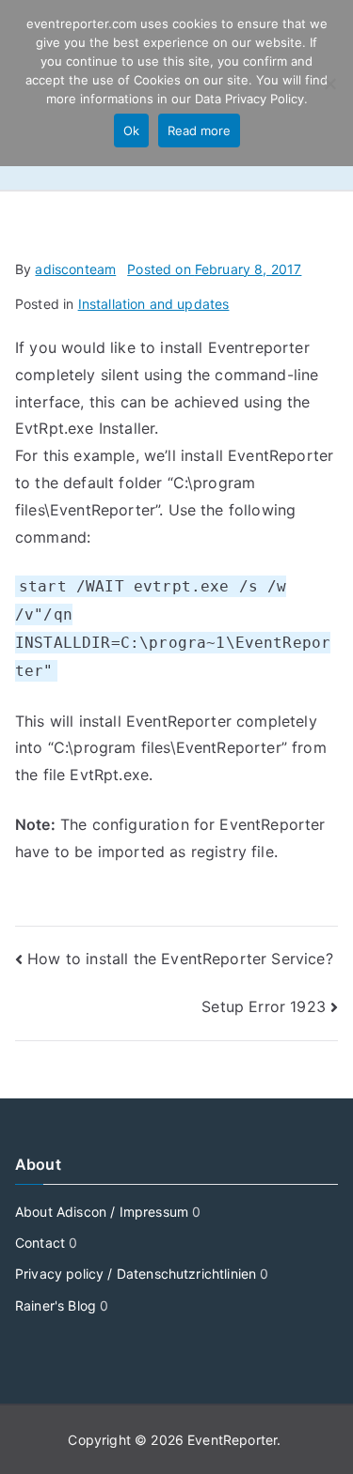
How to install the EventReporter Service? (180, 958)
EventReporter (232, 1440)
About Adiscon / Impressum (101, 1212)
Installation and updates (154, 304)
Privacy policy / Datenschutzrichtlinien (135, 1274)
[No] (329, 83)
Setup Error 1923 (263, 1006)
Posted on (214, 269)
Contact (40, 1243)
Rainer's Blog (55, 1305)
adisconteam (75, 269)
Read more (199, 130)
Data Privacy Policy (249, 98)
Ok (131, 130)
